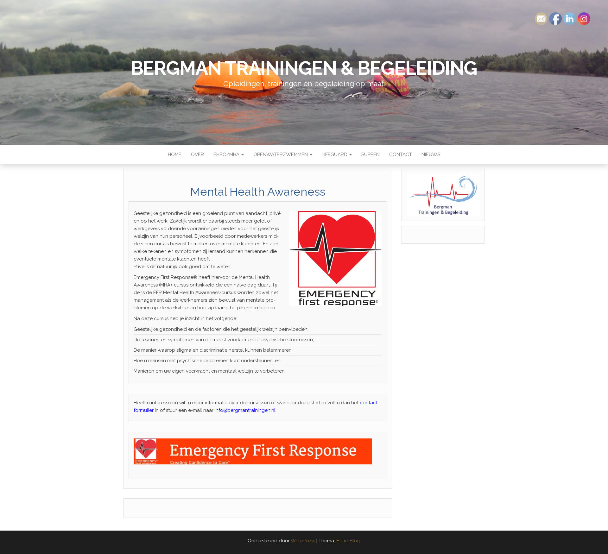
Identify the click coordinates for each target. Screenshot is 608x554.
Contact (400, 154)
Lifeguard (335, 154)
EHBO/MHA (227, 154)
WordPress (303, 541)
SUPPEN (370, 154)
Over (197, 154)
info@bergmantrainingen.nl (245, 410)
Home (174, 154)
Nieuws (430, 154)
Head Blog (348, 541)
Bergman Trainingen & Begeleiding (304, 68)
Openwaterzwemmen (281, 154)
